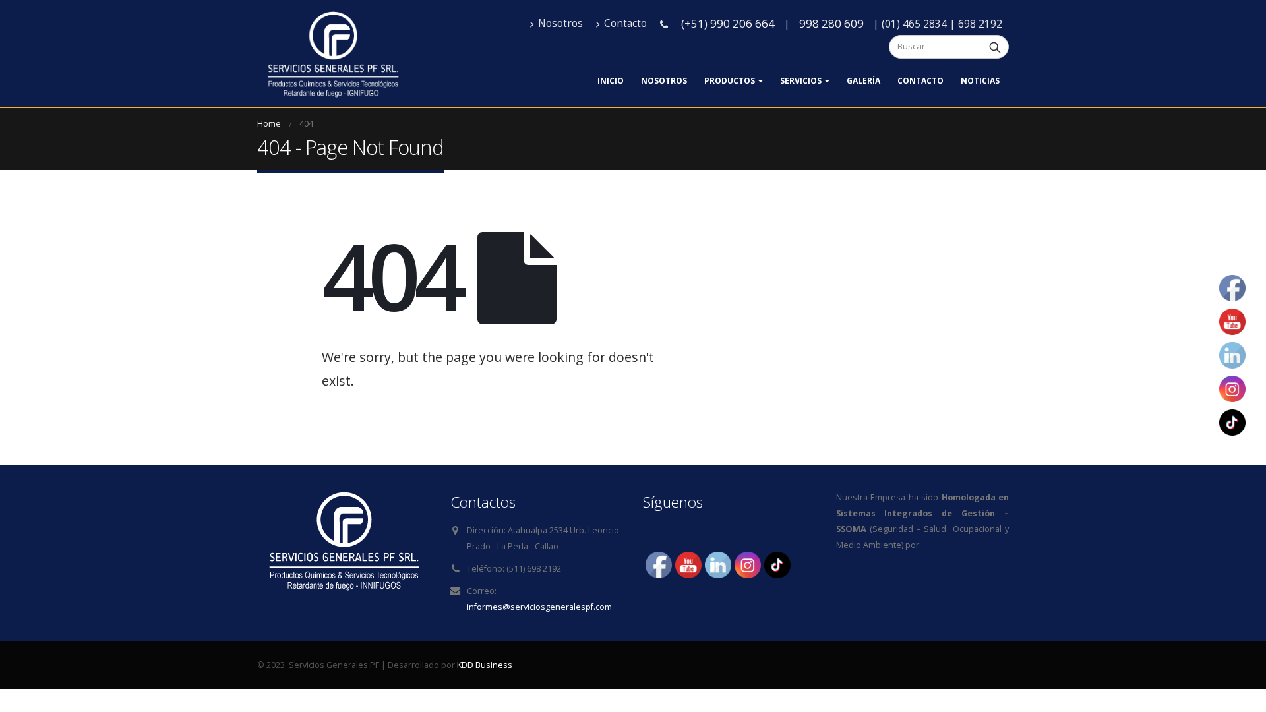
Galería (863, 80)
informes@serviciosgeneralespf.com (539, 606)
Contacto (625, 23)
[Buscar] (995, 47)
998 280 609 (831, 23)
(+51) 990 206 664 (728, 23)
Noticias (980, 80)
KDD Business (484, 664)
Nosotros (560, 23)
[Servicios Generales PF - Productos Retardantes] (332, 54)
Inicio (610, 80)
